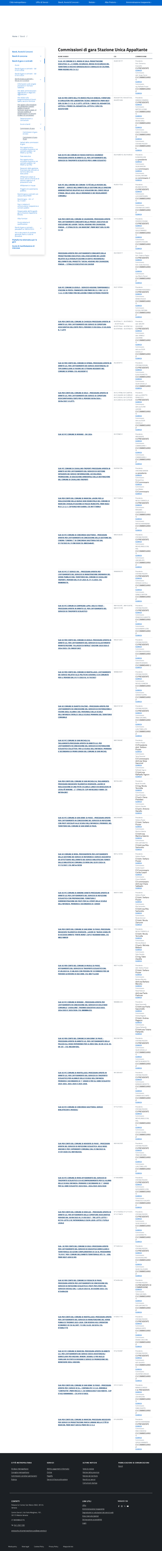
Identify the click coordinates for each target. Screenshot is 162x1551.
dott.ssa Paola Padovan (141, 994)
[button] (27, 56)
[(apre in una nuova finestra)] (119, 1506)
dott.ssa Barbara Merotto (142, 982)
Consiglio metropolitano (20, 1472)
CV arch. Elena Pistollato (141, 798)
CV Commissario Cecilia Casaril (142, 871)
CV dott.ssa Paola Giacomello (142, 1007)
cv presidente (141, 473)
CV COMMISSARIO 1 (143, 78)
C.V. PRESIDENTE (142, 1390)
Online (49, 1472)
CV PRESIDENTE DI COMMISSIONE (143, 1286)
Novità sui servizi (89, 1479)
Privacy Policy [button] (53, 1546)
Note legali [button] (25, 1546)
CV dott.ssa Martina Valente (142, 835)
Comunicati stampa (90, 1483)
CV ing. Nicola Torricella (141, 787)
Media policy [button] (12, 1546)
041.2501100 (19, 1525)
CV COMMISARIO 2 (143, 665)
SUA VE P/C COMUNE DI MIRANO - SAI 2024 (75, 434)
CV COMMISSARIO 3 (143, 135)
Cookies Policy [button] (39, 1546)
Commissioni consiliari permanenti (24, 1476)
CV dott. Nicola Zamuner (141, 921)
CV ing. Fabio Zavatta (140, 957)
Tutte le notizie (88, 1468)
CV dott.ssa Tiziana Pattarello (143, 1030)
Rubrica (14, 1479)
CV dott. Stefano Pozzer (142, 823)
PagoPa (50, 1476)
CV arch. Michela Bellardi (142, 946)
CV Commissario (142, 482)
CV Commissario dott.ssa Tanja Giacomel (142, 761)
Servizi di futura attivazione (57, 1479)
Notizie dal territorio (90, 1476)
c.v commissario (142, 169)
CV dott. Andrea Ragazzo (142, 1019)
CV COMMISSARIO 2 (143, 90)
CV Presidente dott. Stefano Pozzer (141, 747)
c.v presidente (141, 159)
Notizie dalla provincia (91, 1472)
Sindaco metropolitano (19, 1468)
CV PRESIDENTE (142, 68)
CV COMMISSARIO (143, 377)
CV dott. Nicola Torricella (141, 935)
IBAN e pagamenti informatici (58, 1468)
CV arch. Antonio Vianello (142, 810)
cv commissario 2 (142, 178)
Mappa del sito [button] (68, 1546)
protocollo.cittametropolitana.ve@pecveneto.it (29, 1530)
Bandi (120, 1466)
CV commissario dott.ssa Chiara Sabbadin (142, 883)
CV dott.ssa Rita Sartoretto (142, 846)
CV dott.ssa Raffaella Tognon (142, 773)
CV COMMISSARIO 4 (143, 147)
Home (14, 36)
